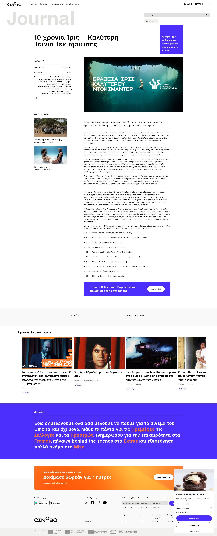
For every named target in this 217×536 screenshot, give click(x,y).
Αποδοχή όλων (194, 518)
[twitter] (86, 502)
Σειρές (43, 4)
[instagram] (98, 502)
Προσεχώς (82, 435)
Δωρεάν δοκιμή (163, 477)
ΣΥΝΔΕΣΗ (188, 4)
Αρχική (124, 515)
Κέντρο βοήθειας (157, 518)
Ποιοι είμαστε (156, 515)
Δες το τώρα (156, 289)
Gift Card (140, 518)
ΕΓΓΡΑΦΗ (199, 4)
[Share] (35, 98)
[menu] (208, 4)
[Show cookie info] (211, 504)
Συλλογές (68, 72)
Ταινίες (33, 4)
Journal (139, 515)
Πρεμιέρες (142, 429)
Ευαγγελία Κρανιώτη (58, 84)
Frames (42, 441)
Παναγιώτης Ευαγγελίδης (55, 91)
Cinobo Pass (72, 4)
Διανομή (155, 521)
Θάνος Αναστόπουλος (56, 82)
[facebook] (92, 502)
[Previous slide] (28, 365)
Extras (131, 441)
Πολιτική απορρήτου (173, 518)
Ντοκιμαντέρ (56, 4)
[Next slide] (194, 365)
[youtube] (105, 502)
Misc (79, 447)
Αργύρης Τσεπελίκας (57, 86)
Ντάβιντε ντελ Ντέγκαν (63, 93)
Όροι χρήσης (171, 515)
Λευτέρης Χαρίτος (58, 79)
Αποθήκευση (194, 525)
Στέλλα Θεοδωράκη (64, 89)
